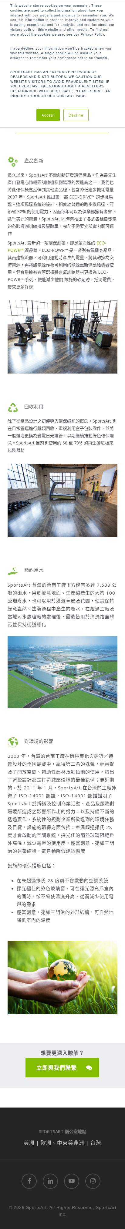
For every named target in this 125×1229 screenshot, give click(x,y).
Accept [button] (48, 115)
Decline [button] (76, 115)
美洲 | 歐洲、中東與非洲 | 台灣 (62, 1142)
